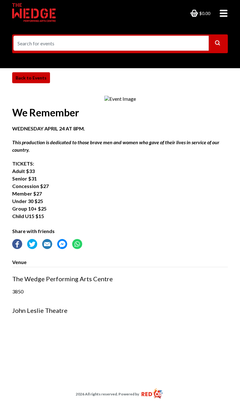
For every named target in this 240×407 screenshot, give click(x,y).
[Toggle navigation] (222, 13)
